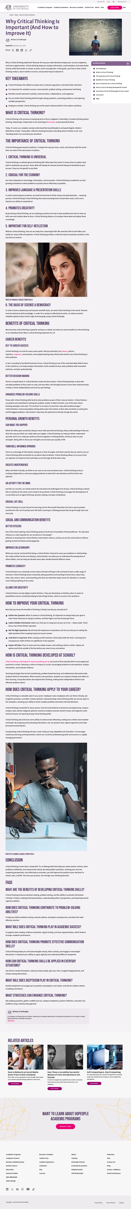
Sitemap (121, 1202)
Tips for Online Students (27, 15)
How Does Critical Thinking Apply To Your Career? (112, 91)
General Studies (12, 1173)
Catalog (74, 1158)
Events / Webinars (113, 1169)
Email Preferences (114, 1173)
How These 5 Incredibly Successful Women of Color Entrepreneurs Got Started (63, 1074)
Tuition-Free (89, 7)
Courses (42, 1173)
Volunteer (111, 1154)
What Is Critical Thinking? (104, 72)
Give (102, 7)
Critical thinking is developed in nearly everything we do (27, 662)
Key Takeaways (101, 68)
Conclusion (100, 95)
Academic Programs (45, 7)
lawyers (64, 351)
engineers (18, 354)
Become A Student (76, 7)
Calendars (43, 1166)
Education (10, 1169)
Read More (11, 1021)
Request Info (101, 1)
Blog (16, 15)
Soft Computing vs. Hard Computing (104, 1072)
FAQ (40, 1169)
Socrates (51, 122)
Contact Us (111, 1162)
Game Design (11, 1181)
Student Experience (61, 7)
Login (108, 1)
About (97, 7)
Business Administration (15, 1162)
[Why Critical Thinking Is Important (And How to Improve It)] (13, 50)
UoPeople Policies (78, 1162)
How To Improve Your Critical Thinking (109, 83)
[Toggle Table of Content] (127, 63)
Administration (77, 1169)
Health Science (11, 1166)
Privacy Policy (98, 1202)
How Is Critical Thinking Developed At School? (111, 87)
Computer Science (12, 1158)
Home (11, 15)
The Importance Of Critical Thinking (108, 76)
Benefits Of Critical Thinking (105, 80)
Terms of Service (110, 1202)
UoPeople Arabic (121, 1)
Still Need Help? (77, 1173)
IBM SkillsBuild (11, 1177)
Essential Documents (79, 1166)
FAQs (97, 99)
